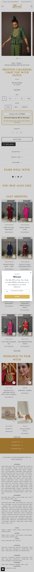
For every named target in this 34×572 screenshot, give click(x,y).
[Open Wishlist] (3, 569)
